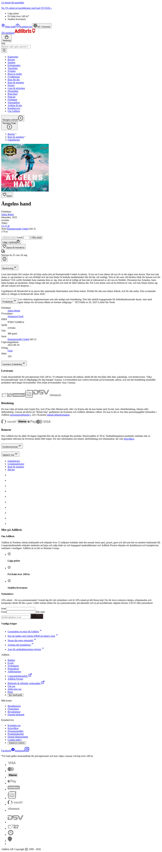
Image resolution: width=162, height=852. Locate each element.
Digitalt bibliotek (16, 714)
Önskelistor (13, 709)
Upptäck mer (8, 455)
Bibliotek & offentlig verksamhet (24, 683)
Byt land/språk (15, 695)
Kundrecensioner (10, 447)
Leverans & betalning (12, 364)
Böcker (11, 469)
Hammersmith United (17, 228)
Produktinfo (8, 302)
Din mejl (40, 614)
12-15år (5, 226)
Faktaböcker (14, 461)
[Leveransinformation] (4, 259)
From (4, 611)
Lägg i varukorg (10, 242)
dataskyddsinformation (58, 414)
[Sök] (4, 50)
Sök (3, 43)
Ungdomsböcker (16, 464)
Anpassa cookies (17, 743)
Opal (10, 350)
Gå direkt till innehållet (12, 2)
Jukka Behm (7, 214)
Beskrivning (8, 268)
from (3, 608)
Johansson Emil (15, 316)
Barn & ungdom (16, 466)
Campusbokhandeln (18, 676)
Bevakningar (14, 711)
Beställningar (14, 706)
